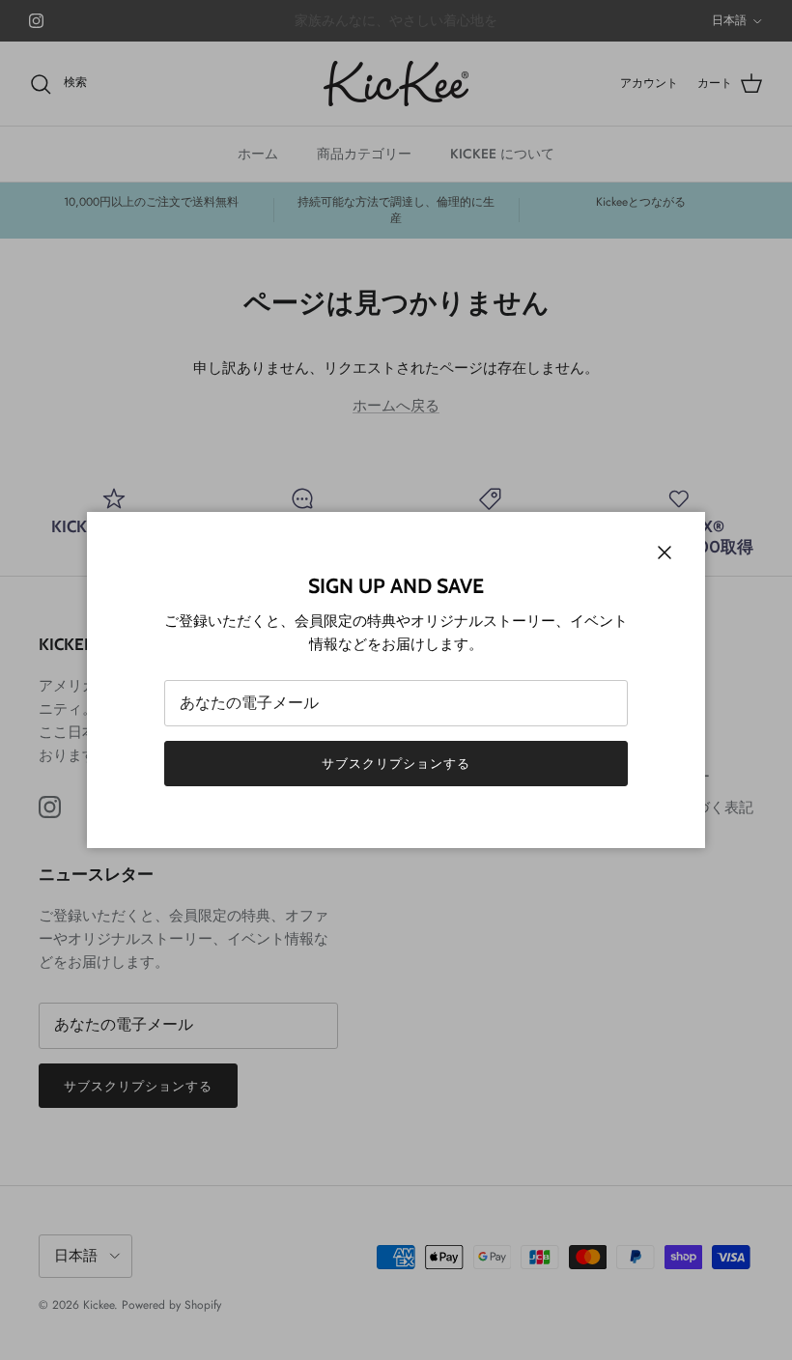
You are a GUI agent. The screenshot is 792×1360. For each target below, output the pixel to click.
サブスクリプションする (396, 763)
